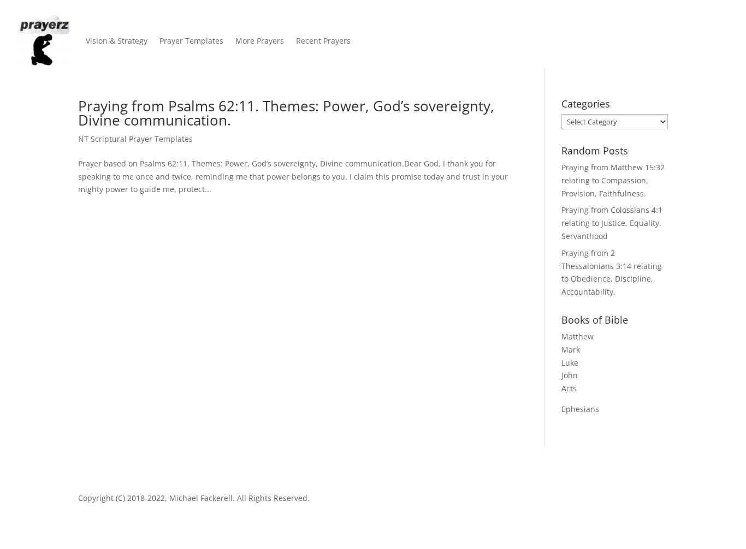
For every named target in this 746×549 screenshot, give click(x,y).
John (569, 375)
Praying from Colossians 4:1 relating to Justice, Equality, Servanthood (611, 223)
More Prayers (259, 40)
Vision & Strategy (116, 40)
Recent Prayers (323, 40)
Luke (569, 362)
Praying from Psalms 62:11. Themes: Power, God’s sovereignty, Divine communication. (286, 113)
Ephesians (580, 409)
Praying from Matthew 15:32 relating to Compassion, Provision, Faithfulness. (613, 180)
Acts (569, 388)
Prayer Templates (191, 40)
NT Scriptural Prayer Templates (135, 139)
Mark (570, 349)
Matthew (577, 336)
